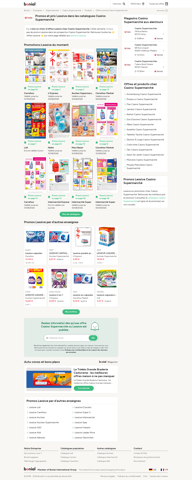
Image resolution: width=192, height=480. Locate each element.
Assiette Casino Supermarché (141, 129)
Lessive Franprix (83, 427)
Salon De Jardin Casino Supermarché (145, 154)
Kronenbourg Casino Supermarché (144, 94)
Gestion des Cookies (159, 476)
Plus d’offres (71, 312)
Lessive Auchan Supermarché (44, 422)
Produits (88, 10)
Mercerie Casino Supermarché (142, 159)
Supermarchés (52, 10)
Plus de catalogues (71, 214)
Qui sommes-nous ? (33, 453)
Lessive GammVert (84, 437)
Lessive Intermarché (85, 417)
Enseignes (37, 10)
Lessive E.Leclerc (83, 407)
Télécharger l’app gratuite (35, 461)
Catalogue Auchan (105, 453)
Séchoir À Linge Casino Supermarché (145, 139)
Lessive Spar (81, 422)
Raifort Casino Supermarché (141, 114)
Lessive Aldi (35, 432)
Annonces (161, 10)
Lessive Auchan (37, 417)
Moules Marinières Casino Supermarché (139, 167)
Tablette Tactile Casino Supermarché (145, 134)
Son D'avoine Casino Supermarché (144, 119)
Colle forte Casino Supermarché (143, 144)
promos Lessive (78, 35)
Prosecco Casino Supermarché (142, 99)
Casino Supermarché (72, 10)
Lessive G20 (35, 427)
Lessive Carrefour (38, 412)
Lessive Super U (83, 412)
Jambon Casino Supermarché (141, 109)
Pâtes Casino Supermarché (140, 124)
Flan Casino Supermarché (139, 104)
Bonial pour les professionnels (147, 457)
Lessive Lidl (34, 407)
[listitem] (35, 74)
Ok (93, 338)
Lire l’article (83, 388)
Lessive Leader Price (85, 432)
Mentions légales (107, 476)
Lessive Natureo (37, 437)
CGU (145, 476)
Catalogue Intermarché (107, 457)
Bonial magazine (31, 457)
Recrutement (139, 461)
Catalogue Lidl (67, 453)
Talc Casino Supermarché (139, 149)
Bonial (26, 10)
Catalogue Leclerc (69, 457)
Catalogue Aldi (103, 461)
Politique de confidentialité (129, 476)
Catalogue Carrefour (70, 461)
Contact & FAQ (140, 453)
